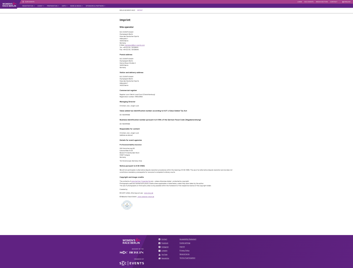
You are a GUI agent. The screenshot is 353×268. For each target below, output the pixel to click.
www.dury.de (148, 193)
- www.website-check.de (145, 197)
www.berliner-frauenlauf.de (141, 181)
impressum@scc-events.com (135, 45)
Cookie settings (185, 243)
